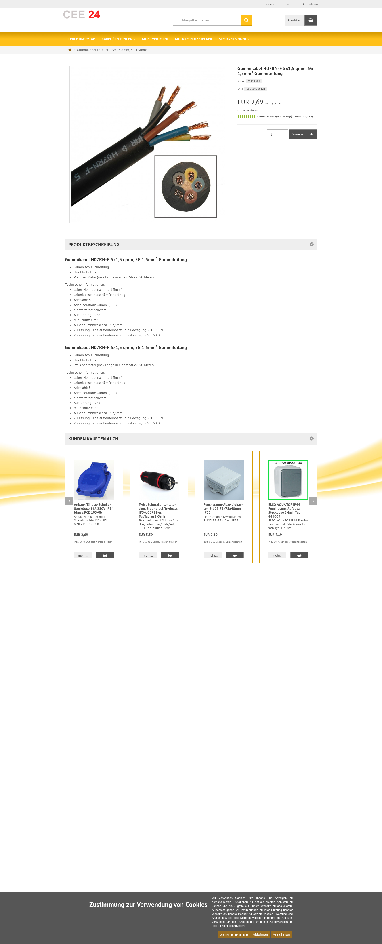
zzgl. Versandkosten (248, 110)
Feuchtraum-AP (81, 38)
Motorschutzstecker (193, 38)
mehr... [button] (83, 555)
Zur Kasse (267, 4)
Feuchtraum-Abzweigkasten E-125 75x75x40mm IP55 (223, 508)
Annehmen (281, 934)
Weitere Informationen (234, 934)
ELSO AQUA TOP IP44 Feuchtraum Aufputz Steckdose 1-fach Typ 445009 (284, 510)
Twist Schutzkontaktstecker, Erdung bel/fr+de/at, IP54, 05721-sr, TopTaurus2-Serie (158, 510)
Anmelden (310, 4)
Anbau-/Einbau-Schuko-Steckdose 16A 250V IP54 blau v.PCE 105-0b (93, 508)
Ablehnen (260, 934)
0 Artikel (294, 20)
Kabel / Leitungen (117, 38)
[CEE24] (95, 14)
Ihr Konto (288, 4)
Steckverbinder (233, 38)
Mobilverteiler (155, 38)
